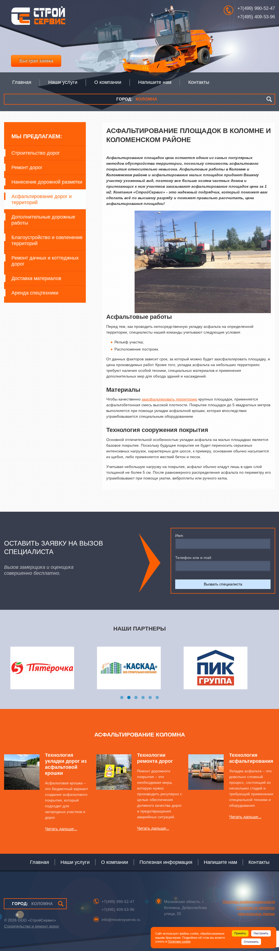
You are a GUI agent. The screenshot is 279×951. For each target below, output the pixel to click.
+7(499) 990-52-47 (256, 8)
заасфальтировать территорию (169, 399)
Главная (39, 862)
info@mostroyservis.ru (121, 919)
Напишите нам (220, 862)
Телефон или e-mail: (193, 557)
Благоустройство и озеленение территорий (47, 240)
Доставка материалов (36, 278)
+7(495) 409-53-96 (256, 16)
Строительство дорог (35, 153)
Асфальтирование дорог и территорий (41, 199)
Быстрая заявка (36, 60)
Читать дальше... (61, 828)
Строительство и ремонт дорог (31, 926)
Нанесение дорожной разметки (46, 182)
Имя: (179, 535)
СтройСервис (38, 17)
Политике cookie (179, 941)
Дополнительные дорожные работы (43, 220)
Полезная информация (166, 862)
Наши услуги (75, 862)
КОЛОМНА (136, 99)
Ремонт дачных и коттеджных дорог (45, 261)
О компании (114, 862)
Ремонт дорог (27, 167)
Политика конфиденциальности (249, 902)
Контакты (258, 862)
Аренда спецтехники (34, 293)
